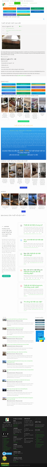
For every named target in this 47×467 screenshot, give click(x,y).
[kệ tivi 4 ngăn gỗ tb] (11, 42)
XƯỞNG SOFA (23, 93)
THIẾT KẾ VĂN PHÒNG (8, 87)
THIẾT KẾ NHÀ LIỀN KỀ (23, 11)
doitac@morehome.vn (38, 427)
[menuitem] (11, 3)
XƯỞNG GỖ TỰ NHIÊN (9, 14)
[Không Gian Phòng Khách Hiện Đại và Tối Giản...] (23, 199)
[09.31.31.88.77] (6, 465)
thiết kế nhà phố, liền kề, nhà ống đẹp (32, 272)
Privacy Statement (22, 465)
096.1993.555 (15, 434)
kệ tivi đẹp (16, 30)
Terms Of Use (27, 465)
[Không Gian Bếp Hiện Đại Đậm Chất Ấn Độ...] (5, 199)
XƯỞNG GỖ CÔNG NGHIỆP (23, 14)
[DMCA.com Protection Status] (4, 458)
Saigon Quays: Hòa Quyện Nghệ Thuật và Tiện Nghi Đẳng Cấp (17, 388)
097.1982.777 (4, 428)
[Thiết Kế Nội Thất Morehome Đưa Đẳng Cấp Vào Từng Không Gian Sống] (4, 170)
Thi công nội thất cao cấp (32, 302)
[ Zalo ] (2, 463)
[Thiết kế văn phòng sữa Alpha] (42, 105)
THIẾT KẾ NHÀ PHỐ (38, 84)
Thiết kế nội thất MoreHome (13, 465)
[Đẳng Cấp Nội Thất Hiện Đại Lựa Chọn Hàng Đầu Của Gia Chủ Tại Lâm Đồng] (27, 170)
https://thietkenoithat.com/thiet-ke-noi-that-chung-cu (33, 233)
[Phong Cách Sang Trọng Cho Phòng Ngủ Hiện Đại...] (14, 199)
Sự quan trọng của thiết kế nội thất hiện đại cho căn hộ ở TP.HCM (18, 344)
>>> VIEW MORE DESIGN (23, 121)
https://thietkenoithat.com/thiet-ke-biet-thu (31, 247)
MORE (23, 211)
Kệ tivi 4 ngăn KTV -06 (9, 30)
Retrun (21, 26)
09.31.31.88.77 (23, 155)
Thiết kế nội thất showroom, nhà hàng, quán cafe (33, 286)
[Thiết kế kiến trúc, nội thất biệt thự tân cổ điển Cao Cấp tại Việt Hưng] (27, 105)
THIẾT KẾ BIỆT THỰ (37, 8)
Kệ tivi (13, 28)
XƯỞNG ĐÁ (38, 93)
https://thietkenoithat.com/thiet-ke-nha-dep (32, 279)
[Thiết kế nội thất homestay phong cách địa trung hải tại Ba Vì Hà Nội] (12, 105)
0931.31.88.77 (16, 424)
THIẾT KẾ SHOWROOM (23, 87)
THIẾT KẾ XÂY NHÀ (23, 90)
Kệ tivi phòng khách (9, 28)
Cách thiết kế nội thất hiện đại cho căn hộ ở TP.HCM (15, 336)
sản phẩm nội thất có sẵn (21, 75)
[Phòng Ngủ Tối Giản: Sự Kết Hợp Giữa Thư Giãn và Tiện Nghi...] (32, 199)
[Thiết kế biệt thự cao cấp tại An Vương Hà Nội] (19, 105)
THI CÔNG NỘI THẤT (9, 11)
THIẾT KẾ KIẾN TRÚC (37, 11)
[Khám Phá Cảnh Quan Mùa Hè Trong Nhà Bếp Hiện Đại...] (41, 199)
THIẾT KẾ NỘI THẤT (10, 8)
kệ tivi (14, 30)
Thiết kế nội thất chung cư (33, 225)
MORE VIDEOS (23, 187)
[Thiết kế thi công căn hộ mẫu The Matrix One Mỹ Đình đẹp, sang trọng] (4, 105)
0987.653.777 (4, 430)
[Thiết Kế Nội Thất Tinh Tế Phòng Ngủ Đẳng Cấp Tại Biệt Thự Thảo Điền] (19, 170)
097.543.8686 (15, 442)
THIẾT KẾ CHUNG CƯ (23, 8)
